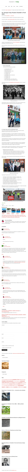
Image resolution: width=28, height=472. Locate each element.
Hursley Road (3, 385)
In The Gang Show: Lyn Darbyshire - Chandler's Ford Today (10, 310)
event (24, 215)
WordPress (13, 470)
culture (15, 215)
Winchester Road (17, 217)
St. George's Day (4, 217)
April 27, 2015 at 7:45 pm (8, 288)
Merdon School (12, 216)
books (11, 379)
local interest (3, 216)
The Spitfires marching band (10, 217)
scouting (23, 216)
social (25, 216)
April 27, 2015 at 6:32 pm (7, 280)
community (12, 215)
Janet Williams (7, 236)
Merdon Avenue (8, 216)
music (20, 216)
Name (3, 334)
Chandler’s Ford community (7, 215)
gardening (25, 382)
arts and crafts (9, 379)
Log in (15, 470)
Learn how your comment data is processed (18, 353)
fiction (23, 382)
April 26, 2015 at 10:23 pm (7, 246)
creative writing (4, 382)
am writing (5, 379)
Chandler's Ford (15, 379)
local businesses (16, 385)
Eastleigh (18, 215)
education (13, 382)
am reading (3, 379)
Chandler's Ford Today (14, 2)
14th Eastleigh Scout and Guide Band (14, 82)
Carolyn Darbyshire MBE (11, 19)
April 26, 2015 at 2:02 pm (8, 237)
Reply (2, 234)
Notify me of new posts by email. (6, 347)
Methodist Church (17, 216)
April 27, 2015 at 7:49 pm (8, 257)
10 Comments (12, 15)
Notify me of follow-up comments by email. (8, 345)
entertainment (21, 215)
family (21, 382)
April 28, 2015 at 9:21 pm (8, 297)
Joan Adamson (6, 385)
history (19, 383)
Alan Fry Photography (16, 42)
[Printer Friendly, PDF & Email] (4, 203)
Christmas (18, 381)
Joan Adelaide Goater (11, 385)
